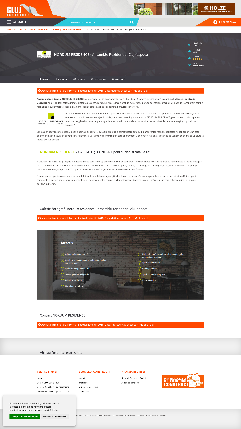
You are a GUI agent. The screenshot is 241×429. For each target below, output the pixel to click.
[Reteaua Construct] (183, 387)
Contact (120, 79)
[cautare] (131, 22)
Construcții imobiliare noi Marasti (67, 29)
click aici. (143, 90)
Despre (46, 79)
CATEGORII (19, 21)
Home (10, 29)
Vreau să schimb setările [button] (54, 416)
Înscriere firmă (227, 22)
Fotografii (100, 79)
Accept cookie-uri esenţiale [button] (25, 416)
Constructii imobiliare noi (31, 29)
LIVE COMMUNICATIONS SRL (125, 415)
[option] (184, 9)
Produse (62, 79)
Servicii (81, 79)
